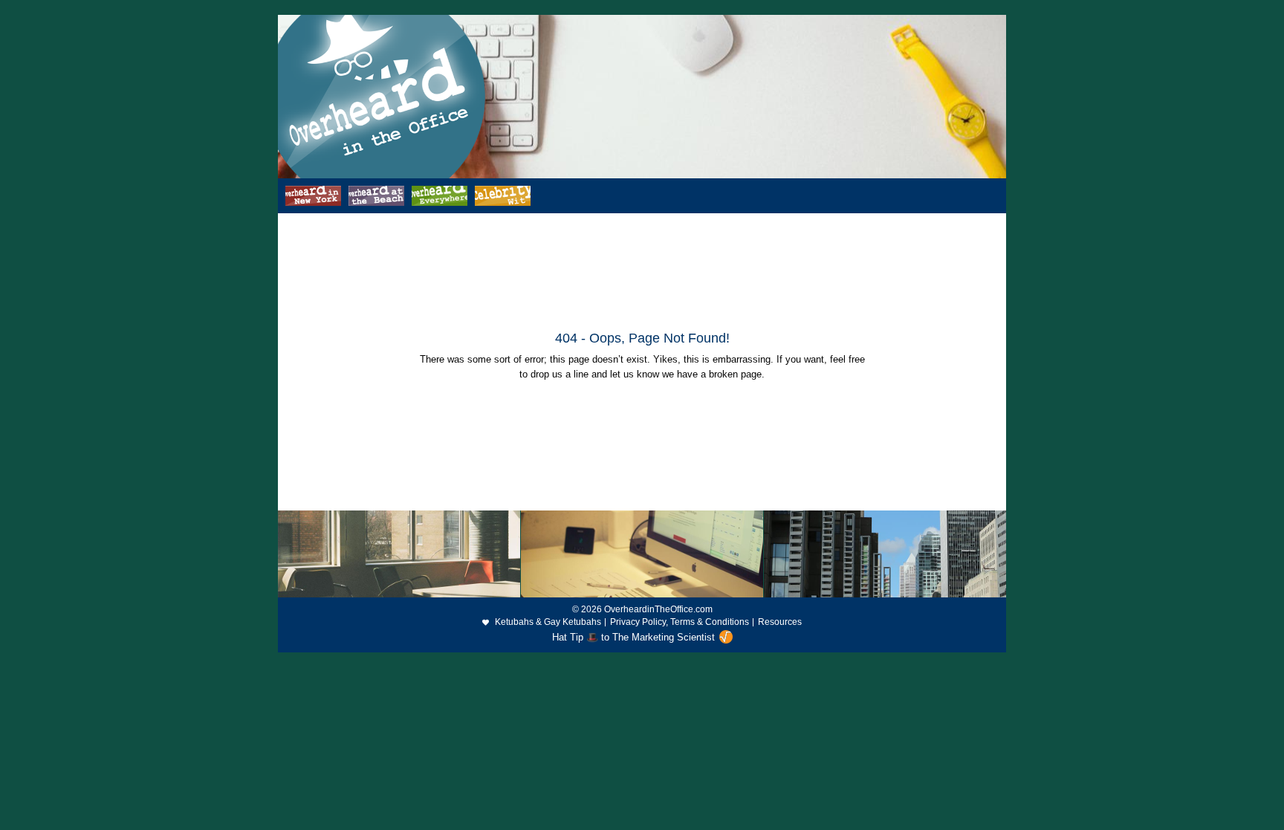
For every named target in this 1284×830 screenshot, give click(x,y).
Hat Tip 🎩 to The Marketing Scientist (633, 637)
